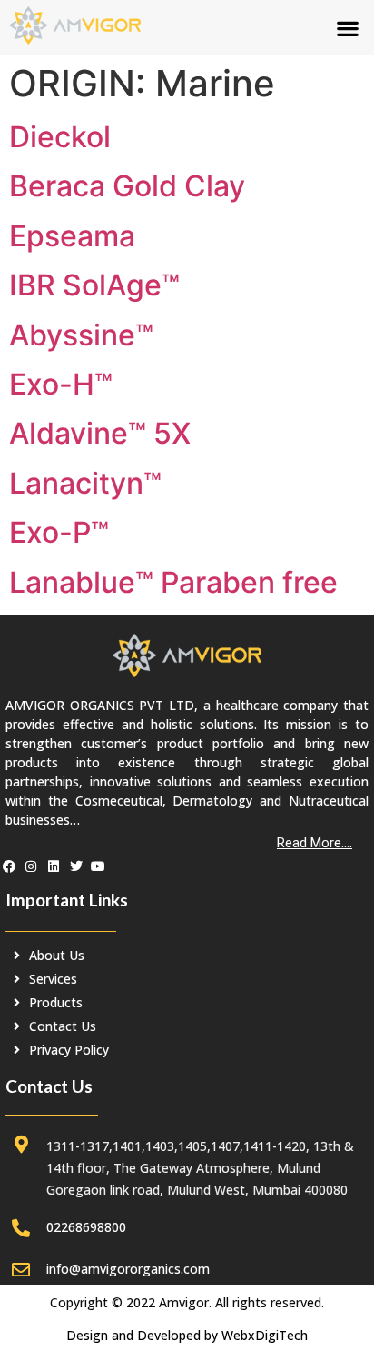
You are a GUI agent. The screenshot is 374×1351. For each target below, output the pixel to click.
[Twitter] (76, 866)
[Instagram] (32, 866)
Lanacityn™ (85, 483)
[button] (347, 27)
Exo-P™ (59, 532)
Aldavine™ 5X (100, 433)
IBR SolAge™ (94, 285)
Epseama (72, 236)
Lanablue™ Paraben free (173, 582)
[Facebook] (9, 866)
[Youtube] (98, 866)
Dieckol (60, 137)
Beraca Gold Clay (127, 186)
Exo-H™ (61, 384)
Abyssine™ (81, 335)
